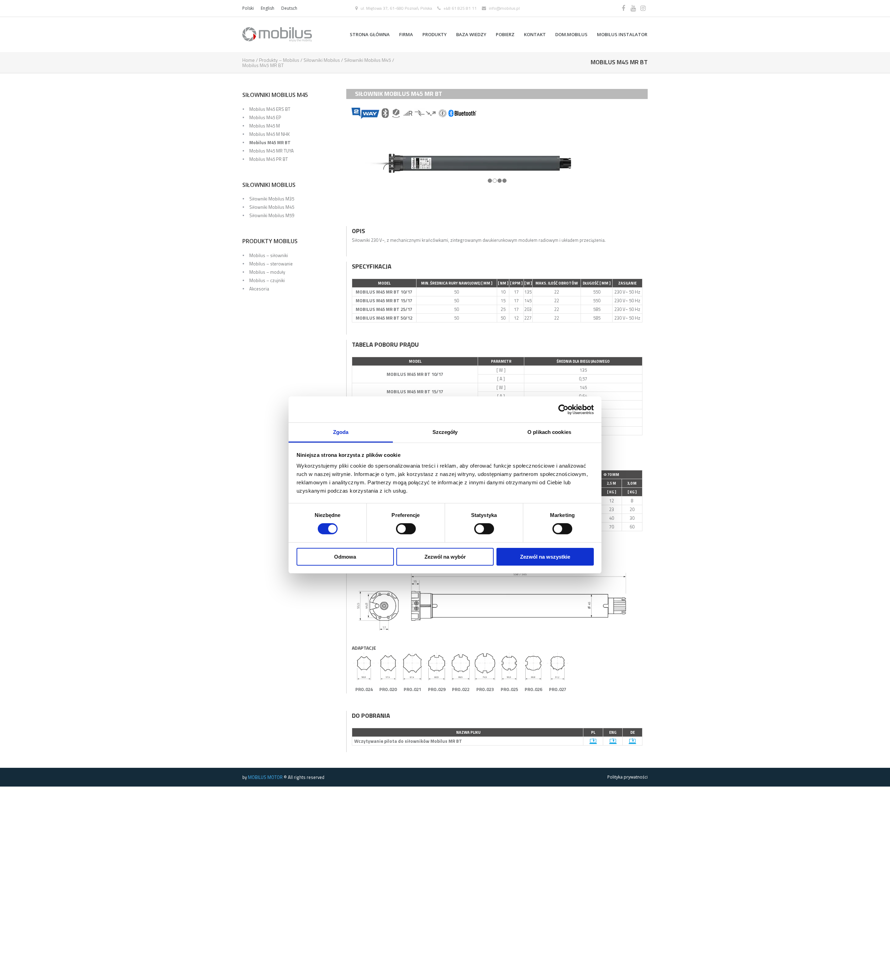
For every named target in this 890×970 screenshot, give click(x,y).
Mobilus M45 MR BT (270, 142)
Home (248, 60)
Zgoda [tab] (341, 432)
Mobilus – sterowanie (271, 263)
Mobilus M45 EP (265, 117)
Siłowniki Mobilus (322, 60)
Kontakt (535, 34)
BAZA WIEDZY (471, 34)
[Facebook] (623, 8)
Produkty (434, 34)
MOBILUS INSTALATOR (622, 34)
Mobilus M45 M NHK (269, 134)
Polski (248, 8)
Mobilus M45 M (264, 125)
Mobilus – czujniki (267, 280)
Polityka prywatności (627, 777)
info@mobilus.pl (504, 8)
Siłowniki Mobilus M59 (271, 215)
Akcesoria (259, 288)
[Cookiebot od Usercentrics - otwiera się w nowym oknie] (563, 409)
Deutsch (289, 8)
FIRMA (406, 34)
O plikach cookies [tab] (549, 432)
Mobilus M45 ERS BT (269, 109)
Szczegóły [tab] (445, 432)
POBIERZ (505, 34)
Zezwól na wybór (445, 557)
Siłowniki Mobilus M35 (271, 198)
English (267, 8)
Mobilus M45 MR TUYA (271, 150)
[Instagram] (643, 8)
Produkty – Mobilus (279, 60)
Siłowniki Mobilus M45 (367, 60)
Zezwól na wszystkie (545, 557)
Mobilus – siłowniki (268, 255)
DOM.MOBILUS (571, 34)
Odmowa (345, 557)
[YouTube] (633, 8)
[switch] (406, 528)
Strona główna (370, 34)
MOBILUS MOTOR (265, 777)
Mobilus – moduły (267, 272)
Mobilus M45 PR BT (268, 159)
